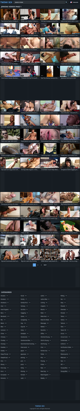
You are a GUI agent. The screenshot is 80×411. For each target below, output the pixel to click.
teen (63, 326)
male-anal (45, 316)
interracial (25, 347)
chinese (4, 337)
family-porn (25, 302)
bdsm (4, 323)
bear (3, 326)
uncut (64, 333)
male (43, 313)
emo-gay (5, 368)
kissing (24, 371)
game (24, 316)
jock (23, 361)
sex (63, 299)
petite (44, 354)
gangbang (25, 320)
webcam (64, 357)
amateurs (5, 302)
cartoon (4, 330)
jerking (24, 357)
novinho (44, 330)
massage (45, 323)
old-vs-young (46, 340)
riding (64, 296)
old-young (45, 344)
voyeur (64, 351)
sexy (63, 302)
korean (24, 375)
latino (44, 296)
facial (24, 296)
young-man (65, 368)
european (5, 375)
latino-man (45, 299)
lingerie (44, 306)
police (43, 364)
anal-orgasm (6, 309)
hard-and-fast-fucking (28, 344)
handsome (25, 337)
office (44, 333)
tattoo (64, 320)
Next (45, 265)
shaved (64, 306)
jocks (23, 364)
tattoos (64, 323)
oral (43, 347)
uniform (64, 344)
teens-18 (64, 330)
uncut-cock (65, 337)
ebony (3, 364)
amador (4, 296)
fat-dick (24, 309)
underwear (65, 340)
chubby (4, 340)
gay (23, 323)
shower (64, 313)
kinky (23, 368)
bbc (3, 320)
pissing (44, 361)
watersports (65, 354)
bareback (5, 316)
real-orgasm (45, 375)
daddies (4, 347)
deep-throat (6, 354)
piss (43, 357)
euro (3, 371)
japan (24, 351)
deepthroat (5, 357)
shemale (64, 309)
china (4, 333)
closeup (4, 344)
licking (44, 302)
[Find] (66, 2)
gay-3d (24, 326)
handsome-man (26, 340)
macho (44, 309)
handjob (24, 333)
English (75, 2)
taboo (64, 316)
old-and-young (46, 337)
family (24, 299)
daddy (4, 351)
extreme (4, 378)
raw (43, 368)
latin (23, 378)
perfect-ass (45, 351)
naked (43, 326)
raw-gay (44, 371)
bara (3, 313)
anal (3, 306)
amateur (5, 299)
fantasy (24, 306)
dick (3, 361)
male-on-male (46, 320)
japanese (25, 354)
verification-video (67, 347)
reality (44, 378)
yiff (63, 364)
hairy (23, 330)
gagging (24, 313)
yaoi (63, 361)
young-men (65, 371)
